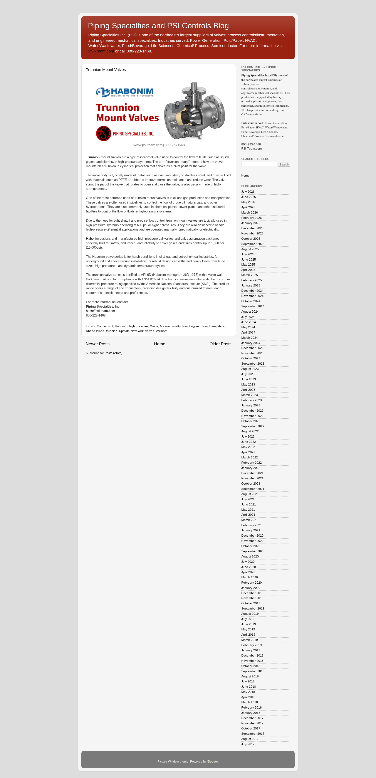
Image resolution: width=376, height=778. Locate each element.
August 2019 (250, 613)
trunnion (111, 331)
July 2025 (248, 254)
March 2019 (249, 640)
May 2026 (248, 202)
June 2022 (248, 441)
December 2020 (252, 535)
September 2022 (252, 426)
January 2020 (250, 587)
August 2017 (250, 739)
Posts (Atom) (114, 353)
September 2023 (252, 363)
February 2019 (251, 645)
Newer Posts (98, 344)
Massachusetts (170, 326)
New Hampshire (213, 326)
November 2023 (252, 353)
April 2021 (248, 514)
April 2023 (248, 389)
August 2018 (250, 676)
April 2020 (248, 572)
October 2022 (250, 421)
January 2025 (250, 285)
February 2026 (251, 217)
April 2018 (248, 697)
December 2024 (252, 290)
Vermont (161, 331)
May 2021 (248, 509)
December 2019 (252, 593)
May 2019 (248, 629)
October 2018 (250, 666)
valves (149, 331)
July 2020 (248, 561)
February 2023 (251, 400)
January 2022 (250, 468)
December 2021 (252, 473)
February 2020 (251, 582)
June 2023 (248, 379)
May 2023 (248, 384)
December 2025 (252, 228)
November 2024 (252, 296)
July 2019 (248, 619)
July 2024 (248, 316)
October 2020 (250, 546)
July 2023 (248, 374)
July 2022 (248, 436)
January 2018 (250, 712)
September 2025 (252, 244)
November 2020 (252, 540)
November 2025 (252, 233)
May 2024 (248, 327)
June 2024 (248, 322)
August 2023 (250, 368)
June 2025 (248, 259)
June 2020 (248, 567)
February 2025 (251, 280)
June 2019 (248, 624)
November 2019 (252, 598)
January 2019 (250, 650)
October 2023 (250, 358)
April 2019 (248, 634)
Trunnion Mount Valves (106, 69)
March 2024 (249, 337)
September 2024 (252, 306)
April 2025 (248, 269)
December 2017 (252, 718)
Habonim (92, 238)
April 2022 (248, 452)
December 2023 (252, 348)
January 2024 (250, 343)
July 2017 (248, 744)
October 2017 (250, 728)
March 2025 (249, 275)
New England (191, 326)
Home (159, 344)
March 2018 (249, 702)
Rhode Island (95, 331)
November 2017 (252, 723)
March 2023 (249, 395)
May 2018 (248, 692)
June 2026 (248, 197)
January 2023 (250, 405)
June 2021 (248, 504)
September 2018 (252, 671)
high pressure (138, 326)
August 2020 (250, 556)
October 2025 (250, 238)
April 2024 (248, 332)
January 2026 (250, 223)
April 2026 (248, 207)
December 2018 (252, 655)
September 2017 (252, 733)
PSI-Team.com (101, 51)
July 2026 (248, 191)
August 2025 (250, 249)
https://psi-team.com (100, 311)
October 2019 (250, 603)
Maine (154, 326)
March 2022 (249, 457)
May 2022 (248, 447)
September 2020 (252, 551)
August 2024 (250, 311)
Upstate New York (131, 331)
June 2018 (248, 686)
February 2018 (251, 707)
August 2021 (250, 494)
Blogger (212, 761)
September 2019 (252, 608)
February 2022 (251, 462)
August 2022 (250, 431)
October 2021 (250, 483)
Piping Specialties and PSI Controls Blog (158, 25)
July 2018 (248, 681)
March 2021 (249, 520)
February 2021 (251, 525)
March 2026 (249, 212)
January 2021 (250, 530)
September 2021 (252, 488)
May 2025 (248, 264)
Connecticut (105, 326)
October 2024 (250, 301)
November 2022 (252, 416)
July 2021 (248, 499)
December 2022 (252, 410)
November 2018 (252, 660)
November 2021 (252, 478)
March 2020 (249, 577)
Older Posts (221, 344)
